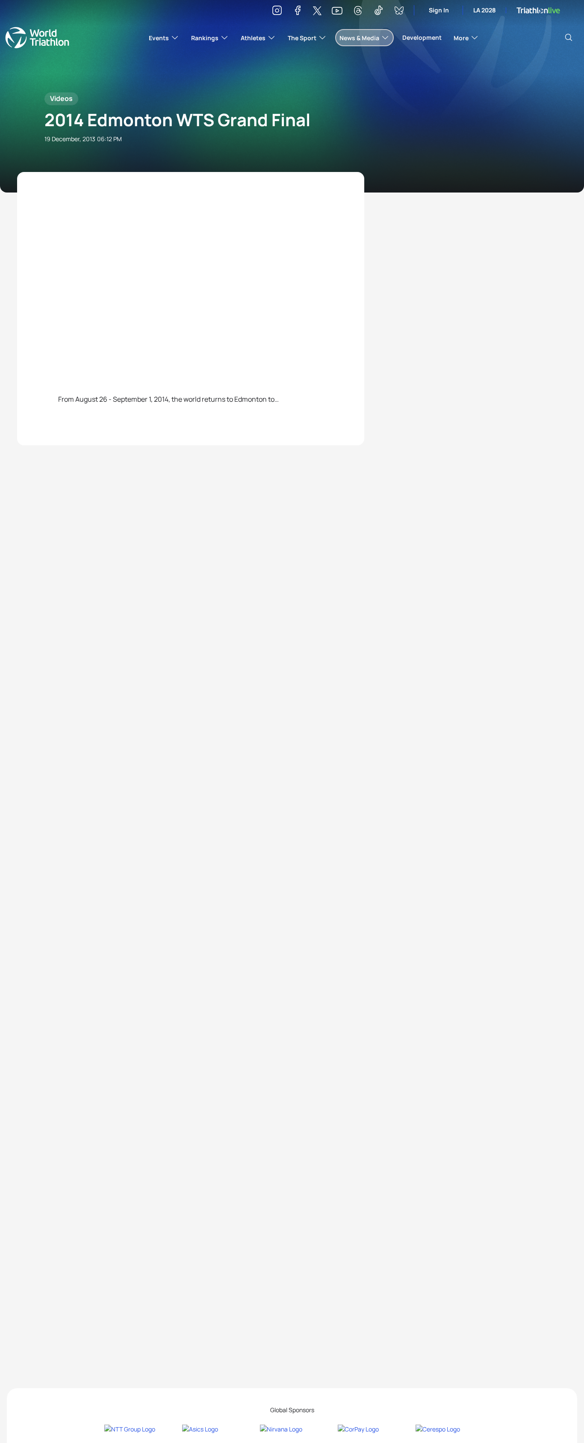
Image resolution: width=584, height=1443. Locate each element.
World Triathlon (37, 37)
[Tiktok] (378, 12)
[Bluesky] (399, 12)
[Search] (568, 37)
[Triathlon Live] (538, 10)
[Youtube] (337, 11)
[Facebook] (297, 12)
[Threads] (358, 12)
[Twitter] (317, 11)
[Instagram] (277, 12)
